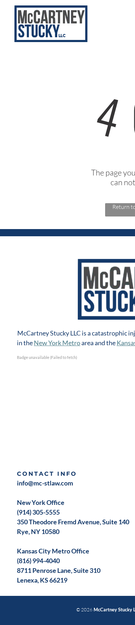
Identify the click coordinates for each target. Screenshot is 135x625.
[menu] (124, 15)
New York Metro (57, 343)
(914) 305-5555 (38, 512)
